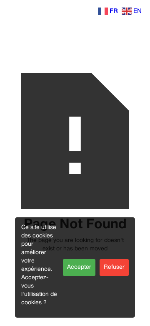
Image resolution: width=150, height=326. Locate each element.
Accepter (79, 267)
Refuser (114, 267)
